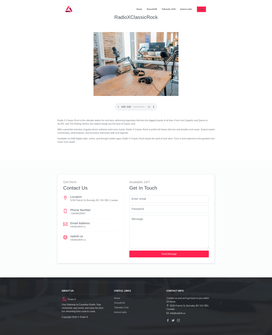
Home (139, 9)
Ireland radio (186, 9)
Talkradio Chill (169, 9)
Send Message (169, 254)
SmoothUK (152, 9)
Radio (201, 9)
